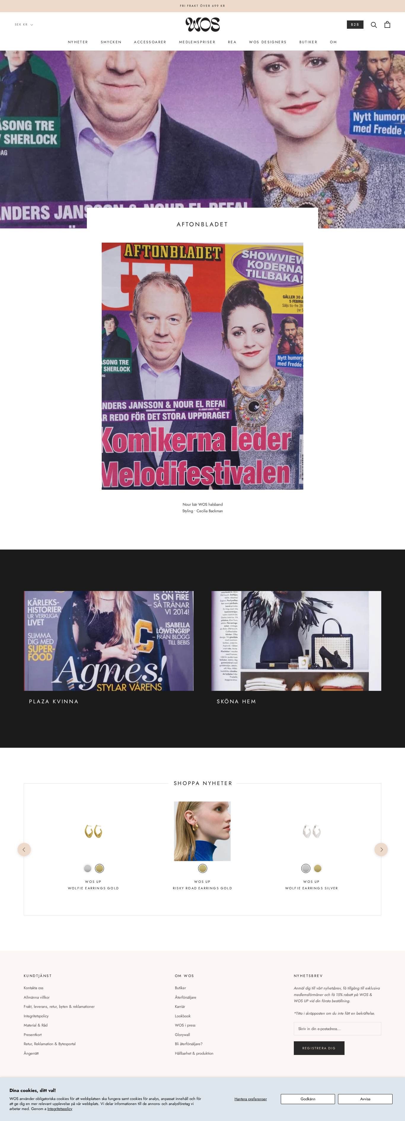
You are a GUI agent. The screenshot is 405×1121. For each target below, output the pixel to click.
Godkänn (308, 1099)
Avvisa (365, 1099)
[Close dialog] (272, 523)
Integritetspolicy (59, 1109)
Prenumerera (202, 587)
